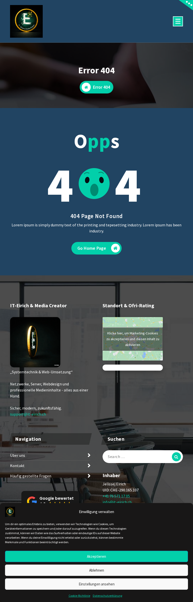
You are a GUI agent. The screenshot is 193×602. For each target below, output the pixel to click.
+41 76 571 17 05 (116, 495)
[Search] (176, 456)
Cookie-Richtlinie (79, 595)
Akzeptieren (96, 556)
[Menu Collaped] (178, 21)
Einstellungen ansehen (97, 584)
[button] (50, 501)
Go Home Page (91, 248)
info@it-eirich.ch (117, 502)
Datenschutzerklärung (107, 595)
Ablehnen (96, 570)
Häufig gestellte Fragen (30, 475)
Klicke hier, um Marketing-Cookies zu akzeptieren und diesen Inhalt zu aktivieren (132, 339)
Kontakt (17, 465)
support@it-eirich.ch (28, 414)
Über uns (17, 455)
